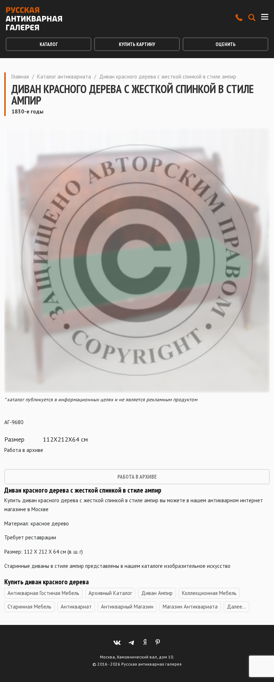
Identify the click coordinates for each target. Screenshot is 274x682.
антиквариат (76, 606)
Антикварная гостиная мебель (43, 593)
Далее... (236, 606)
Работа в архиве (137, 476)
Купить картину (137, 44)
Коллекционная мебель (209, 593)
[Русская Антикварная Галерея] (34, 18)
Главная (20, 76)
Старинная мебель (29, 606)
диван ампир (157, 593)
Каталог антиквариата (64, 76)
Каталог (49, 44)
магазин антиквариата (190, 606)
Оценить (225, 44)
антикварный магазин (127, 606)
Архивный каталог (110, 593)
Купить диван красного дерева (47, 581)
